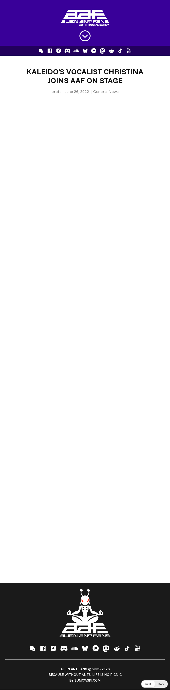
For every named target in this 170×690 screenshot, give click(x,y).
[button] (154, 684)
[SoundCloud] (76, 50)
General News (106, 91)
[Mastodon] (102, 50)
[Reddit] (111, 50)
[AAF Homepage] (85, 18)
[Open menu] (85, 35)
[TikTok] (120, 50)
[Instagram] (58, 50)
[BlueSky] (85, 50)
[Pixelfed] (93, 50)
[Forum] (41, 50)
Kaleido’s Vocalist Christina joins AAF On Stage (85, 76)
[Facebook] (49, 50)
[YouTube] (129, 50)
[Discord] (67, 50)
